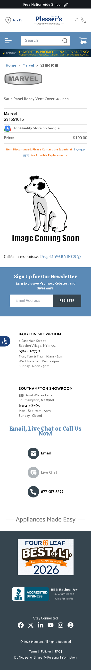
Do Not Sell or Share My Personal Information (45, 657)
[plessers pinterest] (70, 625)
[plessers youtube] (51, 625)
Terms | (34, 651)
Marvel (28, 66)
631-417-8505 (29, 405)
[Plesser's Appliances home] (49, 20)
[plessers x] (31, 625)
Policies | (47, 651)
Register (66, 300)
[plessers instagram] (61, 625)
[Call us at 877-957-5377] (33, 491)
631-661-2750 (29, 351)
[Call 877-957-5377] (83, 20)
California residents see (40, 256)
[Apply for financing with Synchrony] (45, 53)
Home (11, 66)
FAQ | (58, 651)
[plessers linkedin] (41, 625)
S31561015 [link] (49, 66)
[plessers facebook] (21, 625)
